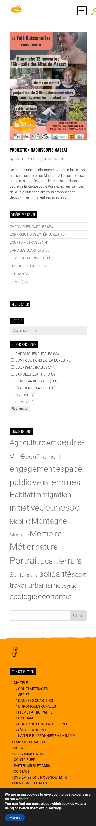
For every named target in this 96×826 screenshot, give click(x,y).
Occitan (25, 718)
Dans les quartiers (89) (30, 250)
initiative (24, 508)
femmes (64, 482)
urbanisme (44, 585)
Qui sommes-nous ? (31, 754)
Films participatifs (35, 712)
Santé (17, 574)
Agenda (21, 748)
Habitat (21, 495)
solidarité (55, 574)
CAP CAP (21, 159)
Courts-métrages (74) (29, 242)
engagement (32, 469)
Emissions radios (29, 742)
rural (76, 561)
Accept (15, 818)
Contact (21, 771)
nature (46, 547)
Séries (23, 695)
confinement (43, 456)
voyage (69, 586)
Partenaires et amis (32, 766)
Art (51, 442)
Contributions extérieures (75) (38, 234)
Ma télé (21, 683)
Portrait (25, 560)
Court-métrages (33, 689)
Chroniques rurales (37, 706)
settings (55, 808)
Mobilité (20, 521)
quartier (53, 561)
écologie (23, 596)
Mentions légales (30, 783)
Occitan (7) (19, 274)
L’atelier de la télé (35, 730)
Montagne (49, 521)
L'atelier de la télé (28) (30, 266)
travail (19, 585)
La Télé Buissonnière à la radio (46, 736)
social (32, 575)
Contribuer (24, 760)
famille (40, 483)
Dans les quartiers (35, 700)
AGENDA (61, 159)
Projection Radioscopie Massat (38, 150)
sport (79, 574)
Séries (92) (19, 282)
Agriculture (27, 442)
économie (55, 596)
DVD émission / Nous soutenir (40, 777)
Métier (22, 547)
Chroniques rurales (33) (31, 226)
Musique (19, 535)
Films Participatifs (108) (31, 258)
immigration (52, 495)
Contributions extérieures (43, 724)
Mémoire (46, 534)
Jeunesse (60, 507)
